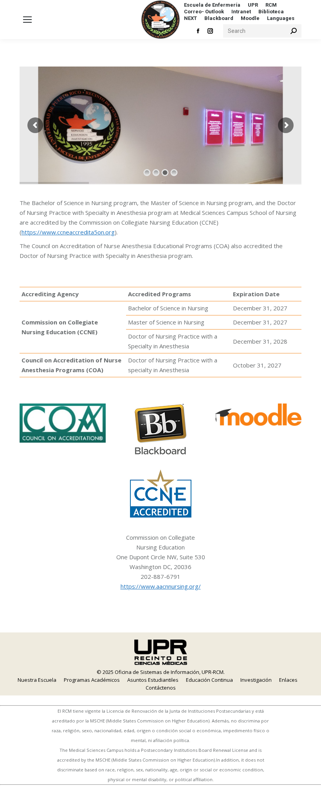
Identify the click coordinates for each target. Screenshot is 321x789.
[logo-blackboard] (160, 429)
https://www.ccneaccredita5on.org (68, 232)
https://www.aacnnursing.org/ (161, 586)
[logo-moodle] (258, 415)
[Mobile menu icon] (27, 19)
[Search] (293, 31)
